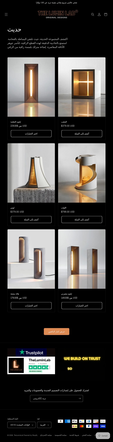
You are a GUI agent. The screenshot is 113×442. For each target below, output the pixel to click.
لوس (12, 208)
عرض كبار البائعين (56, 331)
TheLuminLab (18, 435)
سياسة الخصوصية (61, 435)
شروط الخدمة (74, 435)
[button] (6, 14)
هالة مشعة (14, 294)
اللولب (63, 208)
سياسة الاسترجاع (46, 435)
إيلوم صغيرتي (66, 294)
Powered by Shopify (31, 435)
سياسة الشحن (87, 435)
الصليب (64, 122)
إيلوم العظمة (15, 122)
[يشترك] (79, 398)
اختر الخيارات (31, 133)
